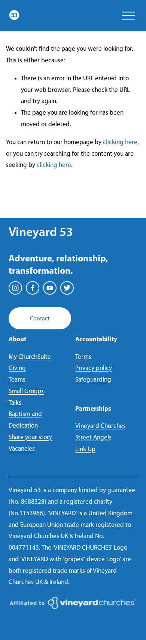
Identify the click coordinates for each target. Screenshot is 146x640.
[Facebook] (32, 288)
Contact (39, 318)
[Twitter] (67, 288)
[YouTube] (50, 288)
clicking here (120, 142)
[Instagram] (15, 288)
